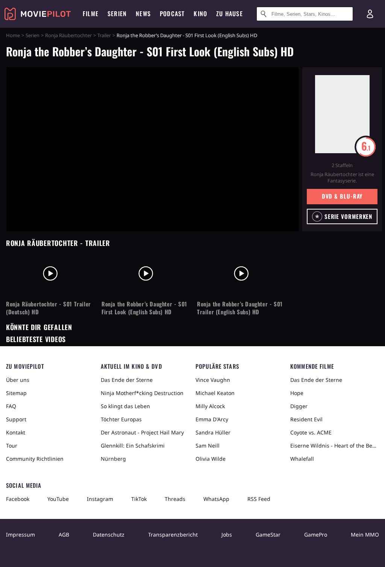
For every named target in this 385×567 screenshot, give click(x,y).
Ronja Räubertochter (68, 35)
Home (13, 35)
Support (16, 419)
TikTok (139, 498)
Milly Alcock (210, 406)
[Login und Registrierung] (370, 14)
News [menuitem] (143, 13)
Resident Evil (306, 419)
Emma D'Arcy (212, 419)
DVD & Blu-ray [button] (342, 196)
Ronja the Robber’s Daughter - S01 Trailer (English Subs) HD (240, 308)
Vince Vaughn (213, 379)
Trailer (104, 35)
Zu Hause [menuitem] (229, 13)
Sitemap (16, 393)
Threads (175, 498)
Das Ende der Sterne (127, 379)
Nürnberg (113, 458)
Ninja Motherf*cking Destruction (142, 393)
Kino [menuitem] (200, 13)
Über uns (17, 379)
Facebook (17, 498)
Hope (296, 393)
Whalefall (302, 458)
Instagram (100, 498)
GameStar (268, 534)
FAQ (11, 406)
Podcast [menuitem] (172, 13)
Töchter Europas (121, 419)
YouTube (58, 498)
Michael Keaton (215, 393)
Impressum (20, 534)
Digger (299, 406)
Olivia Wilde (211, 458)
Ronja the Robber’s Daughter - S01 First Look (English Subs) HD (144, 308)
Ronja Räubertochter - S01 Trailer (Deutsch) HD (48, 308)
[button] (342, 216)
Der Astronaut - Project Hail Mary (142, 432)
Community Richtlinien (35, 458)
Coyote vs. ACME (311, 432)
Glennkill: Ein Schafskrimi (133, 445)
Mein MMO (365, 534)
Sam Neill (208, 445)
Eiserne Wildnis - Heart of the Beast (334, 445)
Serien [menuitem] (117, 13)
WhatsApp (216, 498)
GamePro (315, 534)
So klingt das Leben (125, 406)
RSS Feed (258, 498)
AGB (64, 534)
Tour (11, 445)
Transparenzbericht (173, 534)
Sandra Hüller (213, 432)
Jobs (226, 534)
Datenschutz (108, 534)
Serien (32, 35)
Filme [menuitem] (91, 13)
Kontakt (15, 432)
